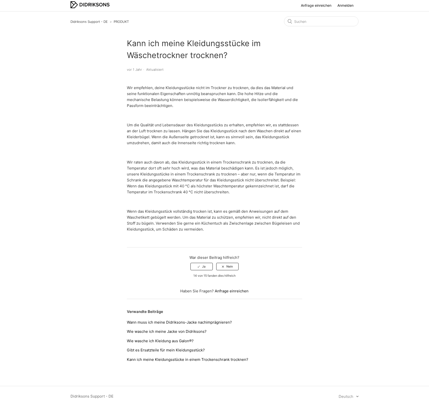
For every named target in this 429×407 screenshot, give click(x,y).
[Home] (90, 6)
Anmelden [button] (345, 5)
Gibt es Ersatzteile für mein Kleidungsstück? (166, 350)
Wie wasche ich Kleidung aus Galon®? (160, 341)
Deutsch (346, 396)
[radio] (201, 266)
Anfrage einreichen (316, 5)
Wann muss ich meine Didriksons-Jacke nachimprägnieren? (179, 322)
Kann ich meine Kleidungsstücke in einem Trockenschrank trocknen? (187, 359)
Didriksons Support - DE (89, 22)
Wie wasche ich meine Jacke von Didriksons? (167, 331)
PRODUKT (121, 22)
